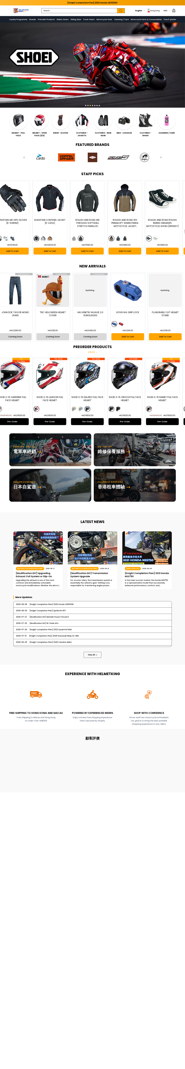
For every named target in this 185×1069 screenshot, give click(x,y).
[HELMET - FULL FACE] (18, 120)
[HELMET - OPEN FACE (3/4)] (39, 120)
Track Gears (89, 19)
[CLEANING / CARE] (167, 120)
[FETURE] (92, 157)
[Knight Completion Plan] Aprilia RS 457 (92, 2)
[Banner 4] (92, 105)
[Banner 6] (97, 105)
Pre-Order (53, 421)
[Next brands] (161, 157)
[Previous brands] (24, 157)
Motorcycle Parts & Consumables (146, 19)
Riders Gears (63, 19)
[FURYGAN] (144, 157)
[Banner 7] (99, 105)
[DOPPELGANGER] (66, 157)
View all (92, 655)
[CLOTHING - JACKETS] (82, 120)
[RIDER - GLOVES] (61, 120)
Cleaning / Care (121, 19)
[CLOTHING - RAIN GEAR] (103, 120)
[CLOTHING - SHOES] (145, 120)
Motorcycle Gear (104, 19)
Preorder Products (46, 19)
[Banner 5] (94, 105)
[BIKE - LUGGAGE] (124, 120)
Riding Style (76, 19)
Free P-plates (170, 19)
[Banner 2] (88, 105)
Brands (32, 19)
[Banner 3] (90, 105)
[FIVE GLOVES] (118, 157)
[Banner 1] (85, 105)
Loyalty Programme (18, 19)
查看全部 (92, 352)
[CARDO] (40, 157)
